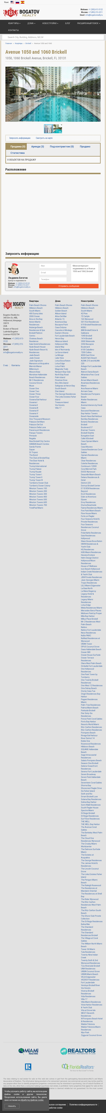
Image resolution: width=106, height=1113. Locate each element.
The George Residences (65, 394)
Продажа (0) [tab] (17, 146)
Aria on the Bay (36, 319)
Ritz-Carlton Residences (91, 727)
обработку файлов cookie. (32, 1100)
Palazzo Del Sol (36, 424)
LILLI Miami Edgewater (90, 585)
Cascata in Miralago (63, 330)
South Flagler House (89, 808)
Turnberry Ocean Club (38, 483)
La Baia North (87, 588)
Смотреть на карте (44, 138)
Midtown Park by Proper (91, 613)
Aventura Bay (61, 322)
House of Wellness (89, 566)
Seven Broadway (88, 774)
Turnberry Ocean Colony (39, 486)
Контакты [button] (13, 30)
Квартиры (34, 301)
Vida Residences (88, 996)
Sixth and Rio (86, 794)
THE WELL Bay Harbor (90, 824)
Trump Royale (35, 472)
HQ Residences (87, 549)
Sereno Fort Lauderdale (91, 771)
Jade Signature (36, 361)
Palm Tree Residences (90, 705)
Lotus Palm (60, 366)
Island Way (59, 347)
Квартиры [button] (13, 23)
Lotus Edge (60, 363)
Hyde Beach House (37, 347)
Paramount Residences (39, 430)
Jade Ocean (34, 358)
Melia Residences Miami (91, 608)
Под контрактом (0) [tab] (62, 146)
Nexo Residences (88, 633)
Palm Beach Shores (37, 305)
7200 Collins (86, 352)
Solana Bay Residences (91, 799)
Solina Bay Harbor (88, 802)
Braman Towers (88, 430)
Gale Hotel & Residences (39, 344)
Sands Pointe (35, 447)
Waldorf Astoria (88, 1024)
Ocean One (34, 388)
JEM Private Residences (91, 577)
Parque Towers (36, 433)
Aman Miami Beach (89, 380)
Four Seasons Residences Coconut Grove (90, 527)
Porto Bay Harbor (88, 721)
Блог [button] (67, 23)
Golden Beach (61, 311)
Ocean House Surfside (90, 655)
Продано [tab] (85, 146)
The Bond (33, 455)
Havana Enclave (88, 555)
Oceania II (33, 405)
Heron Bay (59, 338)
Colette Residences (89, 463)
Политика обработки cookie (50, 1107)
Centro (32, 336)
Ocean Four (34, 397)
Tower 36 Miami (88, 949)
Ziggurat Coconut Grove (91, 1035)
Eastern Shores (61, 333)
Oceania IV (34, 411)
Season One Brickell (89, 763)
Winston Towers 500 (38, 499)
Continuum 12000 (89, 466)
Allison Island (60, 313)
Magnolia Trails (61, 369)
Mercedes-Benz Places (91, 610)
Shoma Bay (86, 785)
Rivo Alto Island (61, 383)
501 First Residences (90, 322)
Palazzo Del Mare (37, 422)
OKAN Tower (86, 644)
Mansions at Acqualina (39, 363)
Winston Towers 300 (38, 494)
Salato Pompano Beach (91, 760)
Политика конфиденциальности (83, 1104)
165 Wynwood (87, 319)
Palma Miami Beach (89, 708)
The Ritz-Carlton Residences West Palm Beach (91, 905)
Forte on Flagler (87, 516)
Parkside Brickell (88, 710)
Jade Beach (34, 355)
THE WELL (85, 821)
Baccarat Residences (90, 411)
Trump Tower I (35, 474)
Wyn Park (85, 1032)
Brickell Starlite (87, 433)
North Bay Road (62, 374)
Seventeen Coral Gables (91, 783)
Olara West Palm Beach (91, 663)
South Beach (60, 388)
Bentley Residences (89, 419)
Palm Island (60, 377)
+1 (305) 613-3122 (96, 9)
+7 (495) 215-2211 (96, 12)
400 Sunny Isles (36, 313)
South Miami (34, 311)
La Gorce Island (61, 352)
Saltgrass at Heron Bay (65, 386)
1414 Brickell (86, 338)
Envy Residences (88, 502)
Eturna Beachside (88, 505)
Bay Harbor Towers (89, 413)
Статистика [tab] (17, 152)
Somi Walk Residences (91, 805)
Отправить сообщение (69, 286)
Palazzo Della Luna (37, 427)
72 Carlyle (85, 316)
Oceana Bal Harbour (38, 399)
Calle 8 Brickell (87, 438)
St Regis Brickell (88, 813)
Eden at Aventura (88, 497)
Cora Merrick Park (88, 469)
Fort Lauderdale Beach (65, 336)
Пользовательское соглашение (52, 1104)
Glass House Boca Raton (91, 541)
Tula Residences (88, 952)
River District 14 (88, 738)
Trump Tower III (36, 480)
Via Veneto (60, 405)
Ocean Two (34, 391)
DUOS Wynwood (88, 472)
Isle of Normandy (62, 350)
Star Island (59, 391)
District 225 (86, 483)
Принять (12, 1106)
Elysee (84, 499)
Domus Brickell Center (90, 486)
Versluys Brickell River (90, 985)
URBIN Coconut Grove (90, 971)
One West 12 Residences (92, 685)
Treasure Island (61, 402)
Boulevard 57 (86, 427)
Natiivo (84, 627)
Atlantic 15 (59, 319)
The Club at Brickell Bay (39, 458)
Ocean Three (35, 394)
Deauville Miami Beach (91, 474)
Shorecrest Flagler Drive (91, 788)
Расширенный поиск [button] (88, 23)
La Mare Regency (88, 591)
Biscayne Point (61, 325)
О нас (5, 365)
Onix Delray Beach (89, 688)
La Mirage (59, 355)
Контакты (15, 365)
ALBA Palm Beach (89, 358)
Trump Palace (35, 469)
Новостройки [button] (49, 23)
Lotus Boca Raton (62, 361)
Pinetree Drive (61, 380)
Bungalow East (87, 436)
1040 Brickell (86, 336)
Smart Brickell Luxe (89, 796)
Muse (31, 386)
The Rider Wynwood (89, 899)
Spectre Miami (87, 810)
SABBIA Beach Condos (39, 444)
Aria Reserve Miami (89, 388)
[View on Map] (68, 58)
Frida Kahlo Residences (91, 533)
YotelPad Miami (36, 508)
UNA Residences (88, 969)
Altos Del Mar (61, 316)
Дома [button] (30, 23)
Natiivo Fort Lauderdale (91, 630)
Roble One (85, 741)
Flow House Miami (89, 513)
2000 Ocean (34, 316)
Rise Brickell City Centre (39, 441)
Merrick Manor (35, 366)
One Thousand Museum (39, 419)
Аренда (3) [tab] (37, 146)
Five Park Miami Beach (91, 511)
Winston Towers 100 (38, 488)
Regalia (32, 438)
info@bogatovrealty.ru (94, 15)
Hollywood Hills (61, 344)
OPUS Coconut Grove (90, 647)
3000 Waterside (88, 341)
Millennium (34, 369)
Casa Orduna (60, 327)
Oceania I (33, 402)
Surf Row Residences (90, 819)
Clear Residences (88, 461)
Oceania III (33, 408)
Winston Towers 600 (38, 502)
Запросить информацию (20, 138)
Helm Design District (89, 558)
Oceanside (34, 416)
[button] (98, 67)
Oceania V (33, 413)
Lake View (59, 358)
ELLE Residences (88, 494)
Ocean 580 (85, 652)
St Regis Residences (90, 816)
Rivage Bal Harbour (89, 735)
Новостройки (87, 301)
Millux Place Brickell (89, 619)
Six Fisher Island (88, 791)
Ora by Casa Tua (88, 691)
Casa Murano (87, 447)
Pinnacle (33, 436)
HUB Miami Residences (91, 552)
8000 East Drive (88, 355)
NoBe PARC (86, 635)
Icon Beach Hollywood (90, 569)
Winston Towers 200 (38, 491)
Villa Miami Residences (91, 1002)
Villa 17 (58, 408)
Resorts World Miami (90, 724)
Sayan (32, 449)
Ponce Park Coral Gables (91, 719)
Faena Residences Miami (92, 508)
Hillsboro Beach (36, 308)
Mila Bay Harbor (88, 616)
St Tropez (33, 452)
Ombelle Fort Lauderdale (91, 666)
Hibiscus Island (61, 341)
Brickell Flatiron (35, 333)
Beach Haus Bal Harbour (91, 416)
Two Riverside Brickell (90, 966)
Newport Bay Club (63, 372)
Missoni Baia (34, 372)
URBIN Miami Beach (89, 974)
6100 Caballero (87, 350)
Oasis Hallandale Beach (91, 649)
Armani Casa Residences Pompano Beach (90, 394)
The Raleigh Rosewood (91, 885)
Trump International (38, 466)
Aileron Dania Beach (90, 372)
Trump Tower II (35, 477)
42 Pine (84, 313)
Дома (57, 301)
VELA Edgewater (88, 977)
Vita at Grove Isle (88, 1010)
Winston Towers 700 (38, 505)
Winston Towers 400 (38, 497)
